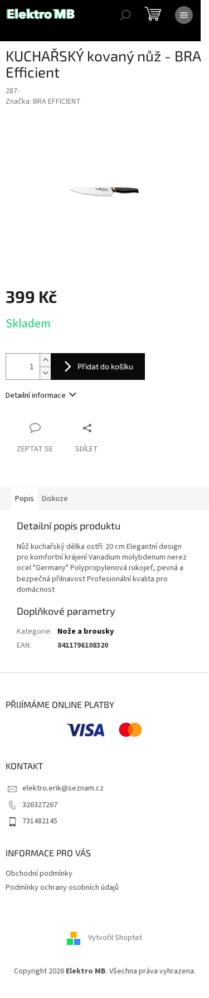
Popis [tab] (24, 498)
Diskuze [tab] (55, 498)
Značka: (43, 101)
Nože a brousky (85, 631)
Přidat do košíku (105, 366)
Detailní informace (36, 395)
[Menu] (184, 15)
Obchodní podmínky (39, 873)
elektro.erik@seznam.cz (63, 788)
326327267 (39, 805)
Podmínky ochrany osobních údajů (62, 887)
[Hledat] (125, 15)
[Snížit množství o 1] (45, 373)
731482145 (39, 821)
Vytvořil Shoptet (115, 937)
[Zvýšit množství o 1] (45, 360)
